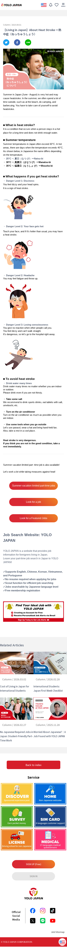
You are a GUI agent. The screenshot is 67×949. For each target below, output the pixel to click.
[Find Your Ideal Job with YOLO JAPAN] (33, 611)
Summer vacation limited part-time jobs (33, 485)
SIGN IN (33, 876)
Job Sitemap (58, 931)
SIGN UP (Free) (33, 864)
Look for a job (33, 502)
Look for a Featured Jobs (33, 518)
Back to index (33, 765)
